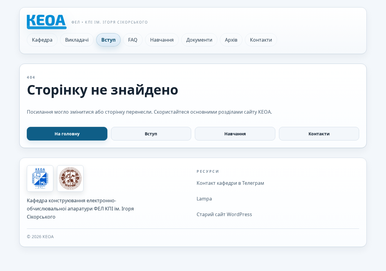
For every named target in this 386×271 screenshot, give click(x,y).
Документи (199, 39)
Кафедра (42, 39)
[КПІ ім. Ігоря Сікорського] (70, 178)
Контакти (261, 39)
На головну (67, 134)
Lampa (204, 198)
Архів (231, 39)
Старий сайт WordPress (224, 214)
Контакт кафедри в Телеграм (230, 183)
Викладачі (77, 39)
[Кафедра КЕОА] (40, 178)
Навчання (162, 39)
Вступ (108, 39)
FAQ (133, 39)
